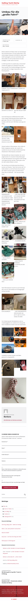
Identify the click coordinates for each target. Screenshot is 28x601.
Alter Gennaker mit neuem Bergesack (16, 548)
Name (3, 448)
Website (4, 461)
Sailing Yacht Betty (10, 3)
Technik (7, 46)
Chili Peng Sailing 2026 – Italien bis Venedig (11, 524)
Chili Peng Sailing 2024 (12, 560)
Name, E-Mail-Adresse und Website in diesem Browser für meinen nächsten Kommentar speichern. (14, 470)
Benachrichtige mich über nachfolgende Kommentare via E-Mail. (11, 476)
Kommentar (5, 441)
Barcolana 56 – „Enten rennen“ (15, 556)
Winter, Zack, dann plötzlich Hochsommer (11, 528)
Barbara (5, 548)
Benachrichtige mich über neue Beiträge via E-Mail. (13, 482)
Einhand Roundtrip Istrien (13, 563)
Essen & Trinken (7, 508)
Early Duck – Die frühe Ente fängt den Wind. (11, 536)
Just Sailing (6, 511)
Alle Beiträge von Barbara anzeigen (13, 420)
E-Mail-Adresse (5, 454)
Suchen (3, 494)
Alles (4, 46)
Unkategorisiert (7, 516)
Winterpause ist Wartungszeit (8, 540)
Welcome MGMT (5, 532)
